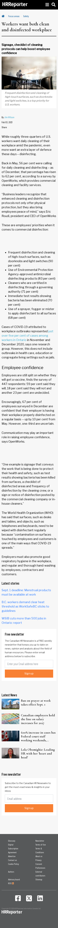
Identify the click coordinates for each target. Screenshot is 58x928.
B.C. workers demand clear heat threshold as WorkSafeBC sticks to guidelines (25, 606)
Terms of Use (40, 844)
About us (38, 856)
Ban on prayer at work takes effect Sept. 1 (36, 702)
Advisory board (14, 879)
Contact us (12, 860)
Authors (11, 871)
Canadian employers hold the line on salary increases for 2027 (38, 719)
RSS (10, 883)
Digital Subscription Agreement (13, 848)
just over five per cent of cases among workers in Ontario (27, 336)
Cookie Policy (13, 864)
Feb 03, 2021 (7, 122)
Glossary (11, 840)
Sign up (29, 673)
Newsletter (39, 840)
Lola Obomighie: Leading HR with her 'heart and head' (38, 753)
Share (4, 127)
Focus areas (13, 16)
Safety (26, 16)
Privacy (38, 860)
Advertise (11, 856)
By (8, 117)
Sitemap (38, 879)
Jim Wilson (9, 117)
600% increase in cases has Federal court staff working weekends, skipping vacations (38, 736)
